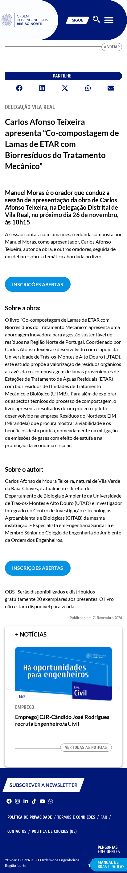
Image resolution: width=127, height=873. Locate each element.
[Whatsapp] (51, 801)
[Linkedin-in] (26, 801)
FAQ (103, 817)
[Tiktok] (34, 801)
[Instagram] (17, 801)
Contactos (17, 831)
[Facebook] (9, 801)
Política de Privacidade (29, 817)
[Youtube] (42, 801)
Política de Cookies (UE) (54, 831)
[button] (108, 20)
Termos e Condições (76, 817)
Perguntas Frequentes (109, 849)
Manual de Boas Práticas (111, 864)
